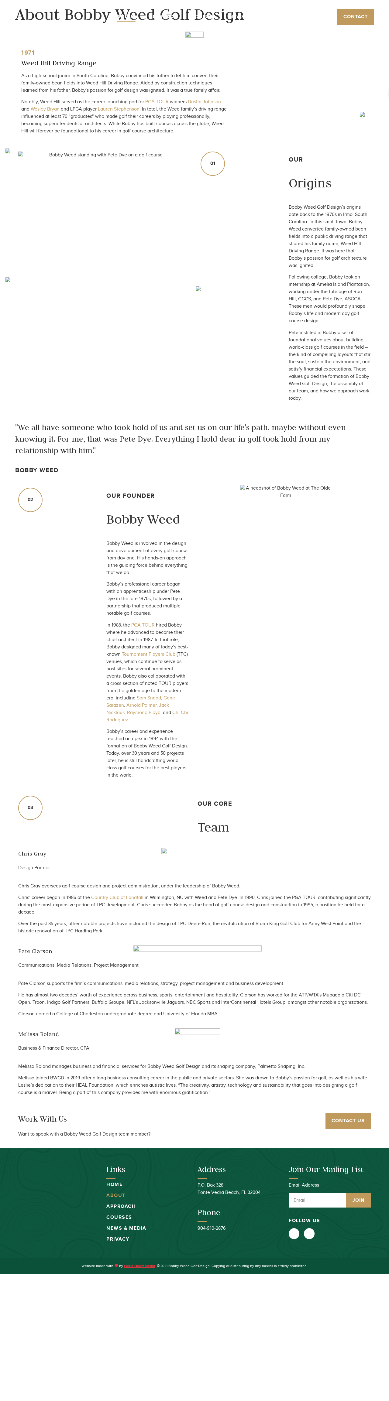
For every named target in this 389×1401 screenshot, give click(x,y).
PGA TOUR (157, 102)
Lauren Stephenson (118, 109)
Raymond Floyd (143, 713)
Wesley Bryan (45, 109)
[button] (355, 17)
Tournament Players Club (148, 654)
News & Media (248, 17)
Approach (163, 17)
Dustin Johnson (204, 102)
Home (114, 1184)
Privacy (117, 1239)
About (126, 17)
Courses (203, 17)
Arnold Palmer (141, 705)
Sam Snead (149, 698)
